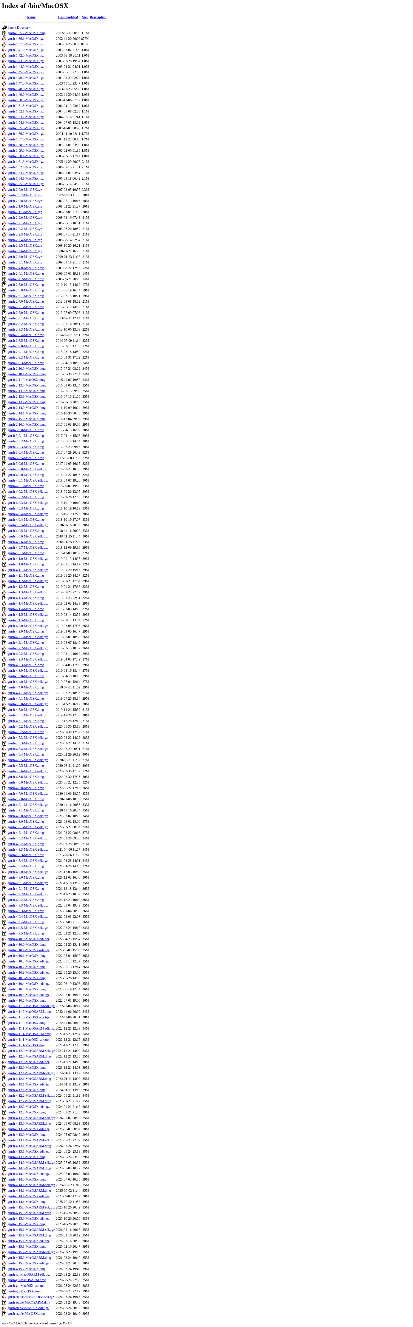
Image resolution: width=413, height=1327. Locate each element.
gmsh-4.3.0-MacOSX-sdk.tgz (28, 670)
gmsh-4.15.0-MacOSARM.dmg (29, 1213)
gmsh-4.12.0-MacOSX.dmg (27, 1067)
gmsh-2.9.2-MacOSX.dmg (26, 357)
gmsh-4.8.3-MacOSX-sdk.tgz (28, 849)
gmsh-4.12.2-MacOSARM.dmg (29, 1101)
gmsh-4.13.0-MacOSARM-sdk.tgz (31, 1118)
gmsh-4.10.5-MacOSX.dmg (27, 1000)
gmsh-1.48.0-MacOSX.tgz (26, 89)
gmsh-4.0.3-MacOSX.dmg (26, 508)
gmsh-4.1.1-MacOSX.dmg (26, 575)
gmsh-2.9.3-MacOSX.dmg (26, 363)
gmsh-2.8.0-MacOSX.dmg (26, 312)
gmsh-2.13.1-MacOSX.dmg (27, 396)
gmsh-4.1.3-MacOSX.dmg (26, 598)
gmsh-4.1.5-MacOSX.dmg (26, 620)
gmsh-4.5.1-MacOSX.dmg (26, 721)
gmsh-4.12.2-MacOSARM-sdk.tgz (31, 1095)
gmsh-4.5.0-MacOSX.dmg (26, 709)
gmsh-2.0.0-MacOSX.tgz (25, 189)
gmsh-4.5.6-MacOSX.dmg (26, 777)
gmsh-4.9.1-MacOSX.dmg (26, 888)
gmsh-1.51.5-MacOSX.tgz (26, 106)
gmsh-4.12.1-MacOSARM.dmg (29, 1079)
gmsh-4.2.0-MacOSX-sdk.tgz (28, 626)
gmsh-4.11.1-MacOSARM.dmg (29, 1034)
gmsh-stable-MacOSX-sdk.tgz (28, 1308)
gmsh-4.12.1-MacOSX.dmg (27, 1090)
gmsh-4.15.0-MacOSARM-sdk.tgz (31, 1207)
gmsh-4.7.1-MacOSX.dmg (26, 810)
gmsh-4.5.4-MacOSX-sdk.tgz (28, 749)
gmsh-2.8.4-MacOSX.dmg (26, 335)
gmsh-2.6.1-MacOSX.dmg (26, 296)
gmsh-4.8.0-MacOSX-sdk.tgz (28, 816)
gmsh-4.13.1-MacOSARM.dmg (29, 1146)
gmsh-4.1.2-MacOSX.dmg (26, 586)
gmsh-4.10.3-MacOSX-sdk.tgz (28, 972)
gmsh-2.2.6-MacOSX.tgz (25, 251)
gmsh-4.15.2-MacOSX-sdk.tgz (28, 1263)
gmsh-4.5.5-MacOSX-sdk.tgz (28, 760)
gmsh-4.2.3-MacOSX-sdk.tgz (28, 659)
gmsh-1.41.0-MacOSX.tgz (26, 50)
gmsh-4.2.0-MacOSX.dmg (26, 631)
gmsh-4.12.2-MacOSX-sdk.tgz (28, 1106)
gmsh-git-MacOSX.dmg (24, 1291)
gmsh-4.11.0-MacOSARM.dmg (29, 1011)
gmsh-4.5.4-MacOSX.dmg (26, 754)
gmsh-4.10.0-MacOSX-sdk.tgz (28, 939)
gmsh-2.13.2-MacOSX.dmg (27, 402)
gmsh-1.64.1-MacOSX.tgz (26, 178)
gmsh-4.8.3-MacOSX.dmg (26, 855)
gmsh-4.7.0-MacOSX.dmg (26, 799)
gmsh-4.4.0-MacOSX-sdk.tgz (28, 682)
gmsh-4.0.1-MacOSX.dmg (26, 486)
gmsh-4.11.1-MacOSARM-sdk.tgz (31, 1028)
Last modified (68, 17)
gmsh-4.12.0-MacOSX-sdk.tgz (28, 1062)
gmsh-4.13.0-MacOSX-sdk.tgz (28, 1129)
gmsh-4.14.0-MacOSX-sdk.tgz (28, 1174)
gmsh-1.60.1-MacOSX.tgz (26, 156)
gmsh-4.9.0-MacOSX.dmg (26, 877)
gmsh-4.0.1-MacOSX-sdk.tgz (28, 480)
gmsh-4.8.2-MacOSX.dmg (26, 844)
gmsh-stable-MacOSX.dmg (26, 1313)
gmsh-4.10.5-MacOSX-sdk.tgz (28, 995)
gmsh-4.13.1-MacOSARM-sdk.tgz (31, 1140)
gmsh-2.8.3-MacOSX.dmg (26, 329)
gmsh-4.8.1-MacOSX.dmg (26, 832)
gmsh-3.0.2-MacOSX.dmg (26, 441)
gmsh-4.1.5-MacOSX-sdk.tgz (28, 614)
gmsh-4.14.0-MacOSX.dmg (27, 1179)
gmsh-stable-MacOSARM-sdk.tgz (31, 1297)
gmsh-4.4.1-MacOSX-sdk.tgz (28, 693)
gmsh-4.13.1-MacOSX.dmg (27, 1157)
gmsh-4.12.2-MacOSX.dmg (27, 1112)
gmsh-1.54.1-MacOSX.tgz (26, 122)
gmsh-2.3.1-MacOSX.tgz (25, 262)
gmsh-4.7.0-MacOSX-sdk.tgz (28, 793)
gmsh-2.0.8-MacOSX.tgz (25, 201)
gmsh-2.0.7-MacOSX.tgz (25, 195)
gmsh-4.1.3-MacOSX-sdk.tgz (28, 592)
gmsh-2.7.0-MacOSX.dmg (26, 301)
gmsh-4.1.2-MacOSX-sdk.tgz (28, 581)
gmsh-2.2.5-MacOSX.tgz (25, 245)
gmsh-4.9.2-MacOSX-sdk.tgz (28, 894)
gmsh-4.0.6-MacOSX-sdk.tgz (28, 536)
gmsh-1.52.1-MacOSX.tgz (26, 111)
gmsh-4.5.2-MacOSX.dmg (26, 732)
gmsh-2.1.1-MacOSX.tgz (25, 212)
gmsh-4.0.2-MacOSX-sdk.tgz (28, 491)
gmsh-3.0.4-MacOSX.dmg (26, 452)
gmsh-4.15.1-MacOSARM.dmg (29, 1235)
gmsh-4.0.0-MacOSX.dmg (26, 475)
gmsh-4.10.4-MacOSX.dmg (27, 989)
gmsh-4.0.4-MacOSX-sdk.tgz (28, 514)
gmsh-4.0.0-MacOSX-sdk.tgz (28, 469)
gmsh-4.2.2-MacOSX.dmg (26, 654)
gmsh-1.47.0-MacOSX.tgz (26, 83)
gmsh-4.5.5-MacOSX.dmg (26, 765)
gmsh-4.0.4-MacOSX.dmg (26, 519)
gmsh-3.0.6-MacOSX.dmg (26, 463)
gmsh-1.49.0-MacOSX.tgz (26, 94)
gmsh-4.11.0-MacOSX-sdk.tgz (28, 1017)
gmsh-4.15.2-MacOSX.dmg (27, 1269)
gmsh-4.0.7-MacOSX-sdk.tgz (28, 547)
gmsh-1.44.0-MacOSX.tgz (26, 66)
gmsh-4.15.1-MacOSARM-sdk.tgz (31, 1230)
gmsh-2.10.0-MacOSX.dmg (27, 368)
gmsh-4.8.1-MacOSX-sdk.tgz (28, 827)
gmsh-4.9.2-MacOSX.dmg (26, 900)
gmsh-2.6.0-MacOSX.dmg (26, 290)
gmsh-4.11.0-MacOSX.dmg (26, 1023)
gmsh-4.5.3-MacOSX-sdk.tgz (28, 737)
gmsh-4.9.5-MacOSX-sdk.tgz (28, 928)
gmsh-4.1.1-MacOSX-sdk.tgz (28, 570)
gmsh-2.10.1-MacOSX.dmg (27, 374)
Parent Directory (19, 27)
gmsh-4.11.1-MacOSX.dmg (26, 1045)
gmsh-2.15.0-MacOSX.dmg (27, 419)
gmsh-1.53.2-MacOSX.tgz (26, 117)
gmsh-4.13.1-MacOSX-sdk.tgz (28, 1151)
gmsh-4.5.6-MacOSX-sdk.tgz (28, 771)
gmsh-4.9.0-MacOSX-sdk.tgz (28, 872)
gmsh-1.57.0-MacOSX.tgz (26, 139)
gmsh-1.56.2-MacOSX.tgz (26, 133)
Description (98, 17)
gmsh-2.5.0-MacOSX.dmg (26, 284)
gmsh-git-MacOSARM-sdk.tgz (29, 1274)
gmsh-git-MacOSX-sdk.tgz (26, 1285)
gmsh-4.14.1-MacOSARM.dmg (29, 1190)
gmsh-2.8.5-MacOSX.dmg (26, 340)
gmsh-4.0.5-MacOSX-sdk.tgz (28, 525)
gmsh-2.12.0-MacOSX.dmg (27, 385)
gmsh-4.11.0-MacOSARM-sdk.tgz (31, 1006)
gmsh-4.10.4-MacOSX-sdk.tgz (28, 983)
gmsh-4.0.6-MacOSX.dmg (26, 542)
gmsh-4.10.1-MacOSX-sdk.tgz (28, 950)
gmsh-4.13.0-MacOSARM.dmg (29, 1123)
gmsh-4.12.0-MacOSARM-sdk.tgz (31, 1051)
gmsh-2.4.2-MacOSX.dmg (26, 279)
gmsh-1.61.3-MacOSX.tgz (26, 161)
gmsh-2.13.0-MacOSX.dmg (27, 391)
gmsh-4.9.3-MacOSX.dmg (26, 911)
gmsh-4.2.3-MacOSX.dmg (26, 665)
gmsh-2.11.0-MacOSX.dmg (26, 380)
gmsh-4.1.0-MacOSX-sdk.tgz (28, 558)
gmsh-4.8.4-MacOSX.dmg (26, 866)
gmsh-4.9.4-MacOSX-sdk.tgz (28, 916)
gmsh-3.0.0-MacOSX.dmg (26, 430)
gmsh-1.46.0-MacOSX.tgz (26, 78)
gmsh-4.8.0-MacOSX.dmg (26, 821)
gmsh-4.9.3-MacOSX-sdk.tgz (28, 905)
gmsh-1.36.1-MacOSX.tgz (26, 38)
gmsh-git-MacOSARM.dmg (27, 1280)
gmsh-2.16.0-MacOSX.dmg (27, 424)
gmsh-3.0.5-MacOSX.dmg (26, 458)
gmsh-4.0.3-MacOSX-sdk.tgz (28, 503)
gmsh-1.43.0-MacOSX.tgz (26, 61)
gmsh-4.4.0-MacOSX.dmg (26, 687)
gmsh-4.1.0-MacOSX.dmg (26, 564)
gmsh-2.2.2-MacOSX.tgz (25, 229)
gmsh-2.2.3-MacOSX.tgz (25, 234)
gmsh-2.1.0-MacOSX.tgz (25, 206)
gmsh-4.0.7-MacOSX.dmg (26, 553)
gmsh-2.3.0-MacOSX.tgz (25, 257)
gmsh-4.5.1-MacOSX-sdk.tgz (28, 715)
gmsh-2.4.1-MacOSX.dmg (26, 273)
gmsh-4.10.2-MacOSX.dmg (27, 967)
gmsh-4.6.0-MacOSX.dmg (26, 788)
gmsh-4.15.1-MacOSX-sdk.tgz (28, 1241)
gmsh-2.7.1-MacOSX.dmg (26, 307)
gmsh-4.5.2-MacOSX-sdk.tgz (28, 726)
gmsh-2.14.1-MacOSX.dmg (27, 413)
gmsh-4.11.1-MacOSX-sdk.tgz (28, 1039)
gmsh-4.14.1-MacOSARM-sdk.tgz (31, 1185)
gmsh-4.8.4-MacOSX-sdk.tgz (28, 860)
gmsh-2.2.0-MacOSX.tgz (25, 217)
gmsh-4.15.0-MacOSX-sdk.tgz (28, 1218)
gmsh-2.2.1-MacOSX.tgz (25, 223)
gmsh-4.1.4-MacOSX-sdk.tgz (28, 603)
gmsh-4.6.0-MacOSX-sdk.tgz (28, 782)
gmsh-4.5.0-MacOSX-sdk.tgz (28, 704)
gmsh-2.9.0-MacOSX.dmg (26, 346)
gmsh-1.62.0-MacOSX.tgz (26, 167)
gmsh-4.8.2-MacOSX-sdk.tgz (28, 838)
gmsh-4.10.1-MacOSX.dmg (27, 956)
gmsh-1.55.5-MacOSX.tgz (26, 128)
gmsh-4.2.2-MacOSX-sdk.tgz (28, 648)
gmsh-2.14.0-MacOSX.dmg (27, 407)
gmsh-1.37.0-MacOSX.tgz (26, 44)
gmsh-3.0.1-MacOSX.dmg (26, 435)
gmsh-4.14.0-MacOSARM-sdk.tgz (31, 1162)
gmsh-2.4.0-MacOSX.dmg (26, 268)
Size (85, 17)
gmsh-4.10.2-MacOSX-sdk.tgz (28, 961)
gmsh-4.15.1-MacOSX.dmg (27, 1246)
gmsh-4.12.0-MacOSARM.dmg (29, 1056)
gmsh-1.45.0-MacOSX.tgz (26, 72)
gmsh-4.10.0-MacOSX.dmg (27, 944)
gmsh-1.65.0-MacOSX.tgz (26, 184)
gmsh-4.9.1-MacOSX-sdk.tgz (28, 883)
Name (31, 17)
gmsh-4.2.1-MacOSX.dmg (26, 642)
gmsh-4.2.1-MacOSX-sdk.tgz (28, 637)
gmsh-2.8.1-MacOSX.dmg (26, 318)
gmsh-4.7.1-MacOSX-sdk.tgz (28, 805)
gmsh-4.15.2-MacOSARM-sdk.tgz (31, 1252)
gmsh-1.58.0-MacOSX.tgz (26, 145)
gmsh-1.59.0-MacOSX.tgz (26, 150)
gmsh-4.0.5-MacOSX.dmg (26, 531)
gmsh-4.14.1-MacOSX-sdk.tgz (28, 1196)
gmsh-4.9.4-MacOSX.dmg (26, 922)
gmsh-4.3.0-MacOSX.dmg (26, 676)
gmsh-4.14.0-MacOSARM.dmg (29, 1168)
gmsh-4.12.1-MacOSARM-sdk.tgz (31, 1073)
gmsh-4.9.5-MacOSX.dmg (26, 933)
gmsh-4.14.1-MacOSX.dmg (27, 1202)
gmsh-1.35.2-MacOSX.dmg (27, 33)
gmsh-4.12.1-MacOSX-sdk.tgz (28, 1084)
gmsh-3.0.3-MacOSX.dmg (26, 447)
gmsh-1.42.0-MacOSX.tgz (26, 55)
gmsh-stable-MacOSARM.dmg (29, 1302)
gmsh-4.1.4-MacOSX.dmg (26, 609)
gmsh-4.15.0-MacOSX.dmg (27, 1224)
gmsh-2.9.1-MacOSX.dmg (26, 352)
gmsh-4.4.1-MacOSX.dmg (26, 698)
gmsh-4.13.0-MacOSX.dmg (27, 1134)
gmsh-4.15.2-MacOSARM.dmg (29, 1257)
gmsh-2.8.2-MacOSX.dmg (26, 324)
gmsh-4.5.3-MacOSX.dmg (26, 743)
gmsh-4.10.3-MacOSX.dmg (27, 978)
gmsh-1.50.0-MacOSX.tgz (26, 100)
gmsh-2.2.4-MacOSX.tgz (25, 240)
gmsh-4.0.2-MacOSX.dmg (26, 497)
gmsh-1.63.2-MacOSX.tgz (26, 173)
